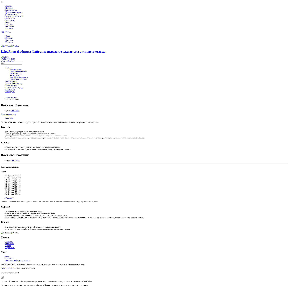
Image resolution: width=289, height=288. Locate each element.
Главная (8, 6)
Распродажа (10, 20)
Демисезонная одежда (13, 12)
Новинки (9, 8)
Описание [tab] (9, 118)
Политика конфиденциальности (17, 260)
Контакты (9, 28)
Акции (8, 246)
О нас (7, 22)
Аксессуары (10, 18)
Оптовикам (9, 26)
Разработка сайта (7, 268)
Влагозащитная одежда (14, 16)
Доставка (9, 24)
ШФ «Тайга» (6, 32)
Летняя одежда (11, 14)
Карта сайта (10, 248)
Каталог (8, 67)
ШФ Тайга (15, 111)
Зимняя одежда (11, 10)
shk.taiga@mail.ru (7, 61)
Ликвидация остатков (18, 79)
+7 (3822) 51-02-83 (8, 59)
